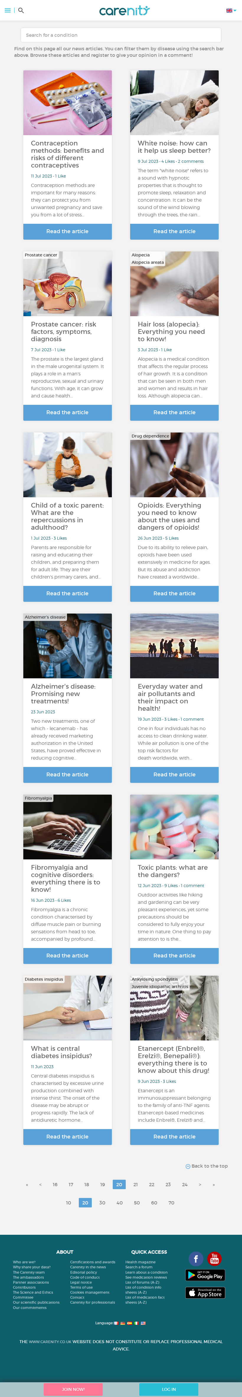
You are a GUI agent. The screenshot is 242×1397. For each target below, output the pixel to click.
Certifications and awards (92, 1262)
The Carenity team (29, 1272)
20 (119, 1184)
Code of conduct (85, 1277)
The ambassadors (28, 1277)
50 (137, 1203)
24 (185, 1184)
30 (102, 1203)
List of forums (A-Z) (142, 1282)
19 (102, 1184)
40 (120, 1203)
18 (86, 1184)
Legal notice (81, 1282)
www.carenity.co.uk (50, 1342)
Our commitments (30, 1307)
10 (68, 1203)
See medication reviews (146, 1277)
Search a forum (139, 1267)
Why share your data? (31, 1267)
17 (71, 1184)
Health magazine (140, 1262)
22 (151, 1184)
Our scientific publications (36, 1302)
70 (171, 1203)
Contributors (24, 1287)
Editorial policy (83, 1272)
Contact (77, 1297)
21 (135, 1184)
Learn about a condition (146, 1272)
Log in (169, 1389)
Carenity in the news (88, 1267)
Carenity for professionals (92, 1302)
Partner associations (31, 1282)
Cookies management (89, 1292)
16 (55, 1184)
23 (168, 1184)
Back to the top (209, 1166)
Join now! (73, 1389)
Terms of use (81, 1287)
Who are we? (24, 1262)
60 (154, 1203)
